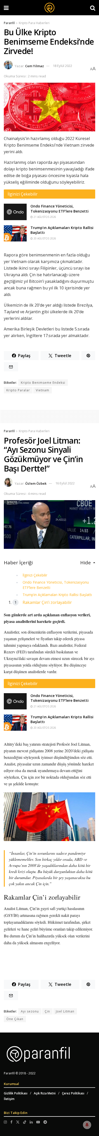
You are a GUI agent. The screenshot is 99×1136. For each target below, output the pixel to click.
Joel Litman (65, 1011)
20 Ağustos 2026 (44, 238)
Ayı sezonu (30, 1011)
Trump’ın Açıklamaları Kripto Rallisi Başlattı (57, 594)
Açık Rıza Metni (45, 1093)
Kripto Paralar (18, 390)
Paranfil (9, 23)
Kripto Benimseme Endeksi (43, 382)
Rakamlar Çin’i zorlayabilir (47, 602)
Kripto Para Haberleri (34, 23)
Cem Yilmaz (34, 65)
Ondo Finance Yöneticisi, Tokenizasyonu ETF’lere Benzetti (59, 209)
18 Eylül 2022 (62, 65)
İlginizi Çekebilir (35, 575)
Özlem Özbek (35, 483)
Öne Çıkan (14, 1019)
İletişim (9, 1099)
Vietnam (42, 390)
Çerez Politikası (73, 1093)
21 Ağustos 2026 (44, 217)
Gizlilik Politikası (15, 1093)
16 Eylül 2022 (65, 483)
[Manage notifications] (87, 1125)
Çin (47, 1011)
